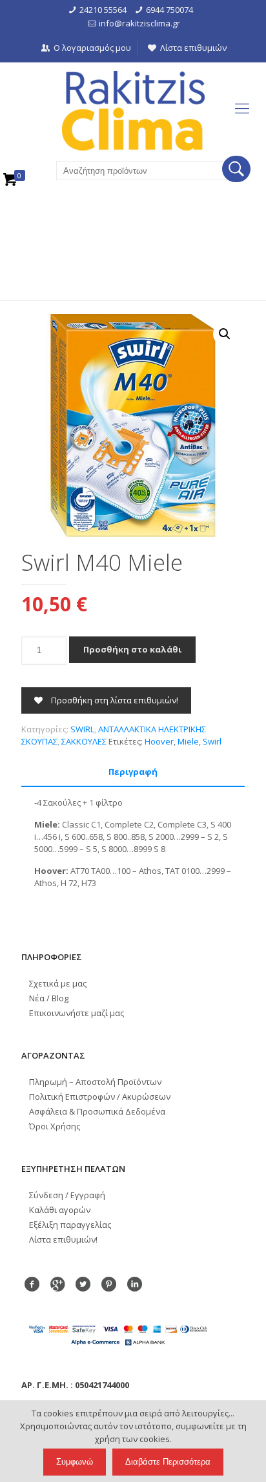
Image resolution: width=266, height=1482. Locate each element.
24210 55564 (103, 9)
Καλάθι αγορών (59, 1210)
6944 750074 (169, 9)
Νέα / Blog (48, 998)
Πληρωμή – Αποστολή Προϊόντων (95, 1082)
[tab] (133, 771)
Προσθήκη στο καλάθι (132, 649)
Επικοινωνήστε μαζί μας (76, 1013)
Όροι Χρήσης (54, 1126)
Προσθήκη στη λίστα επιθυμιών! (113, 700)
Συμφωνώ (74, 1462)
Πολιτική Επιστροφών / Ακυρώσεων (99, 1096)
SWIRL (82, 729)
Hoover (159, 741)
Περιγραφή (133, 771)
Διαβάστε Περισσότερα (167, 1462)
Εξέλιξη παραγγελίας (70, 1224)
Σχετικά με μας (58, 983)
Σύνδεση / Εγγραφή (67, 1195)
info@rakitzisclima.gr (139, 23)
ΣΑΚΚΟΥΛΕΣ (84, 741)
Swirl (212, 741)
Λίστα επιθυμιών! (63, 1239)
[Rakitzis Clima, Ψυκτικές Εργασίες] (133, 111)
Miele (188, 741)
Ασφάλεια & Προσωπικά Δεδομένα (97, 1111)
